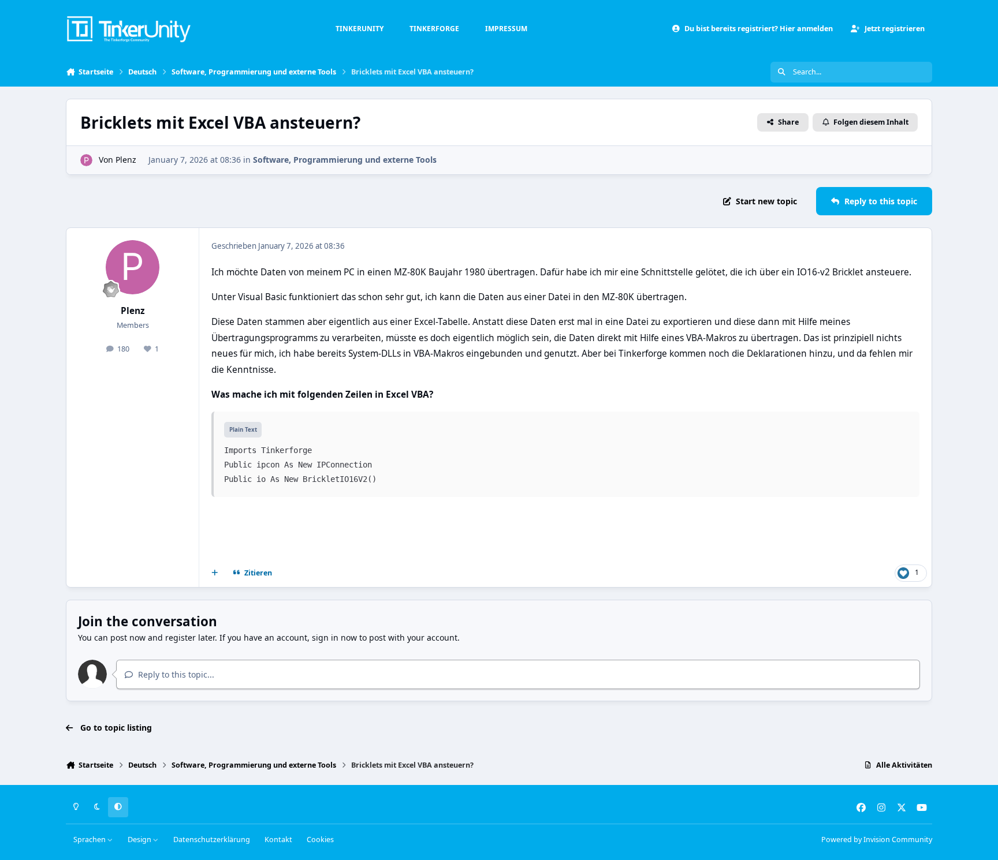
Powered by (876, 839)
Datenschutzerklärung (211, 839)
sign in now (334, 637)
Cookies (320, 839)
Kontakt (278, 839)
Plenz (126, 159)
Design (140, 839)
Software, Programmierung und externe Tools (345, 159)
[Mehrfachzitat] (215, 573)
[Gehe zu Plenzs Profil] (86, 160)
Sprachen (90, 839)
